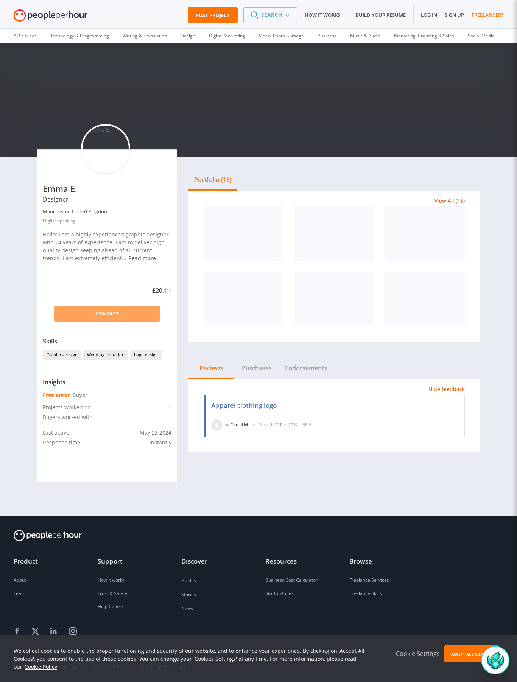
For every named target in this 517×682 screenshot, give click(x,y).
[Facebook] (18, 632)
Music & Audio (365, 36)
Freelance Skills (365, 593)
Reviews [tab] (211, 368)
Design (188, 36)
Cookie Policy (41, 666)
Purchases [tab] (257, 368)
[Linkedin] (54, 632)
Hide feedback (446, 389)
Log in (429, 14)
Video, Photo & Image (281, 36)
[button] (270, 15)
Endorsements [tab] (306, 368)
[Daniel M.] (217, 424)
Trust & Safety (112, 593)
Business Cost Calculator (291, 580)
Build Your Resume (380, 14)
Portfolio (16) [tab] (213, 180)
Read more (142, 258)
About (20, 580)
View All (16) (449, 200)
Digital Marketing (227, 36)
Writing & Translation (145, 36)
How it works (322, 14)
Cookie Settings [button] (418, 653)
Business (327, 36)
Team (19, 593)
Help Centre (110, 606)
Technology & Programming (79, 36)
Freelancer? (487, 14)
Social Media (481, 36)
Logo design (146, 354)
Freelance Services (369, 580)
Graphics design (62, 354)
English (50, 221)
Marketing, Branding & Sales (424, 36)
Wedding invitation (106, 354)
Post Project (213, 15)
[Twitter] (36, 632)
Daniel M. (239, 424)
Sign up (454, 14)
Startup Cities (279, 593)
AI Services (25, 36)
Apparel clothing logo (244, 405)
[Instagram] (73, 632)
